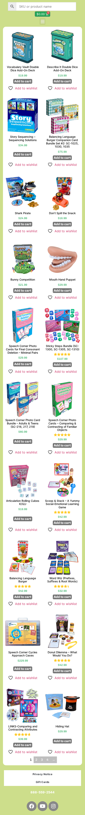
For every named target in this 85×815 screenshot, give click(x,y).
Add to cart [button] (22, 81)
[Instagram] (53, 806)
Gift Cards (42, 782)
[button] (42, 21)
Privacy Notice (43, 774)
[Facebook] (32, 806)
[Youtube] (42, 806)
